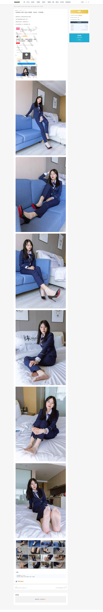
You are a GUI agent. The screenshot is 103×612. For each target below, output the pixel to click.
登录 (44, 599)
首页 (24, 2)
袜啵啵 (26, 6)
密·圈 (53, 2)
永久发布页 (62, 2)
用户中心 (28, 2)
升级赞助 (80, 15)
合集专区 (57, 2)
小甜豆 (17, 572)
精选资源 (49, 2)
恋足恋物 (22, 6)
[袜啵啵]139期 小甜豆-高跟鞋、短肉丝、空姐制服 (27, 576)
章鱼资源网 (19, 6)
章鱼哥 (19, 581)
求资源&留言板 (68, 2)
